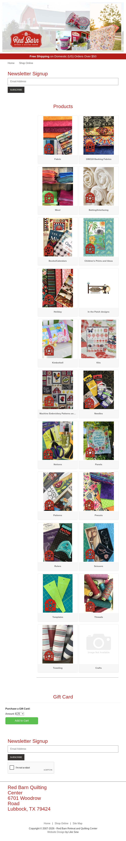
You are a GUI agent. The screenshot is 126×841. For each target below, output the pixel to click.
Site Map (77, 823)
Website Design (56, 832)
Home (11, 63)
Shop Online (26, 63)
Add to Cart (22, 720)
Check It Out (58, 118)
